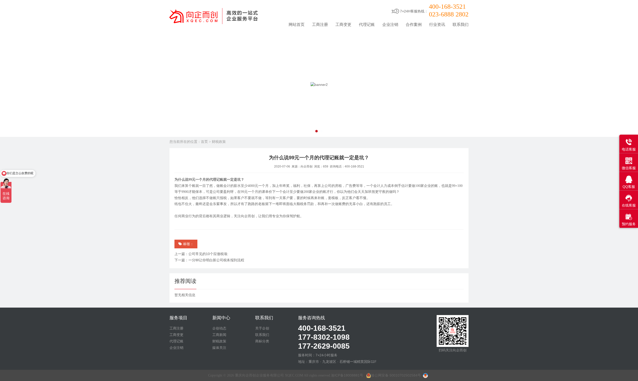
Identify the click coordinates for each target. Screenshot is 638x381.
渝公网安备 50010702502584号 (396, 375)
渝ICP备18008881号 (347, 375)
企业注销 (390, 24)
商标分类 (262, 341)
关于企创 (262, 328)
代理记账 (367, 24)
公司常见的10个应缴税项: (208, 254)
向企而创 (307, 166)
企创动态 (219, 328)
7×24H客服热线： (414, 11)
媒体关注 (219, 348)
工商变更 (343, 24)
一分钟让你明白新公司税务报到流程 (216, 260)
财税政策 (219, 142)
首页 (204, 142)
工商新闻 (219, 335)
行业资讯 (437, 24)
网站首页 (297, 24)
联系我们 (461, 24)
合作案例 (414, 24)
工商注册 (320, 24)
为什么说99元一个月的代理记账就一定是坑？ (319, 157)
